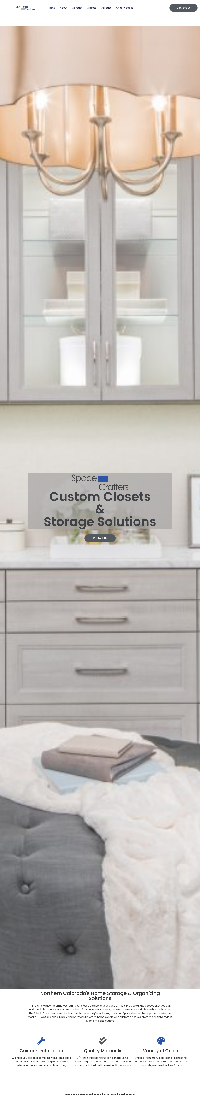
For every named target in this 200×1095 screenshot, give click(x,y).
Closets (91, 8)
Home (51, 8)
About (63, 8)
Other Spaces (124, 8)
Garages (106, 8)
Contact (77, 8)
